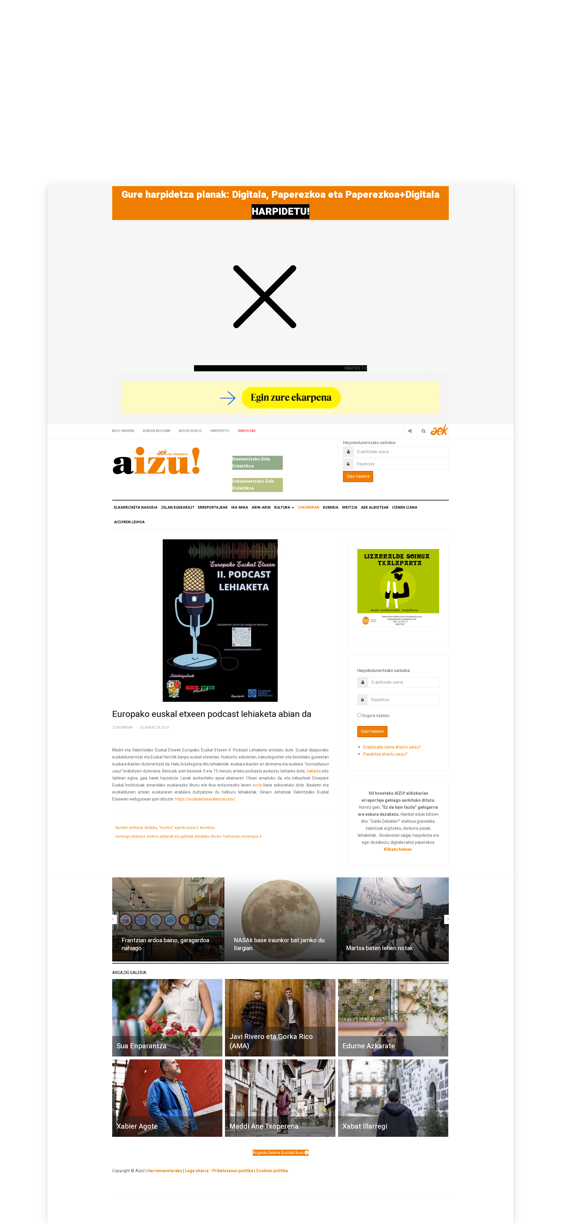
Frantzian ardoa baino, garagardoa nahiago (165, 944)
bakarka (314, 771)
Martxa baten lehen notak (379, 948)
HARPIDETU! (280, 211)
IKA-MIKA (239, 507)
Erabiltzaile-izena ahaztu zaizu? (392, 747)
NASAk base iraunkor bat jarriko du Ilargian (279, 944)
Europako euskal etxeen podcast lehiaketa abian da (211, 714)
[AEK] (439, 430)
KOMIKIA (330, 507)
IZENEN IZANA (404, 507)
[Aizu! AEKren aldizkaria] (156, 460)
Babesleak (247, 430)
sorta (257, 785)
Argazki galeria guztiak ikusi (278, 1153)
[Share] (410, 431)
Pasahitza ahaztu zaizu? (385, 754)
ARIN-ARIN (261, 507)
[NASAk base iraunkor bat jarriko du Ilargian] (280, 919)
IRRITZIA (349, 507)
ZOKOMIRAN (308, 507)
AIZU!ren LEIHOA (129, 522)
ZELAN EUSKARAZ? (177, 507)
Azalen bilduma (156, 430)
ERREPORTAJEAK (213, 507)
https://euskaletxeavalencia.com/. (205, 799)
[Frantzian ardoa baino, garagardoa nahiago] (168, 919)
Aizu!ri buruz (190, 430)
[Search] (423, 431)
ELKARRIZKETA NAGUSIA (135, 507)
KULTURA (282, 507)
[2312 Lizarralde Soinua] (398, 587)
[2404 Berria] (280, 397)
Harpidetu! (219, 430)
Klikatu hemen (398, 849)
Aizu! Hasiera (123, 430)
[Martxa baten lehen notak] (393, 919)
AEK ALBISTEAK (375, 507)
